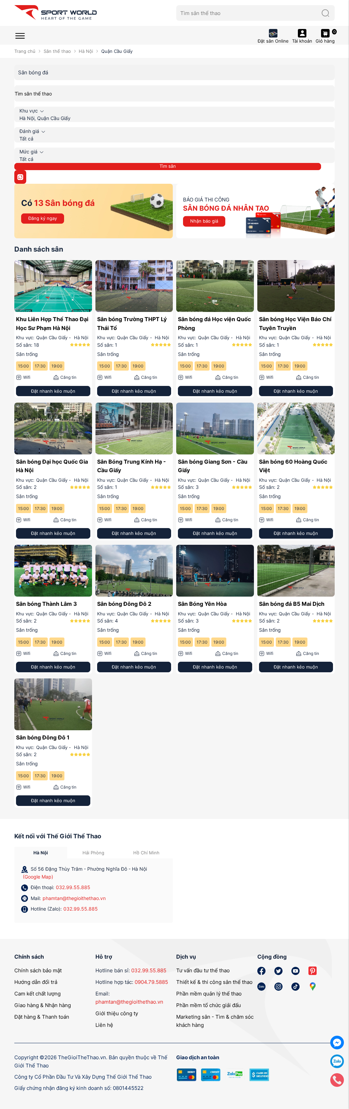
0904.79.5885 (151, 982)
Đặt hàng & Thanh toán (41, 1017)
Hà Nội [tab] (40, 852)
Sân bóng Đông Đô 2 (124, 603)
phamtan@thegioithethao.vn (74, 898)
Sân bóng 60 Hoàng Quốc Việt (293, 466)
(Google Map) (38, 877)
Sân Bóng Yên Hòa (202, 603)
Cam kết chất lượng (37, 993)
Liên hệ (104, 1025)
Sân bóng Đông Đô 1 (43, 737)
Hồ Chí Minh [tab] (146, 852)
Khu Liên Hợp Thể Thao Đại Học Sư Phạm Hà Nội (52, 323)
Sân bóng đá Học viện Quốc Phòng (214, 323)
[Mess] (337, 1042)
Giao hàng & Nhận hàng (42, 1005)
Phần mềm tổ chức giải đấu (208, 1005)
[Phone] (337, 1079)
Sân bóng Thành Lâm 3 (46, 603)
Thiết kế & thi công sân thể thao (214, 982)
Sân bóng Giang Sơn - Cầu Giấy (212, 466)
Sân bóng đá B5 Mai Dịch (291, 603)
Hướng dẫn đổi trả (35, 982)
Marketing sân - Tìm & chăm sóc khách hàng (215, 1021)
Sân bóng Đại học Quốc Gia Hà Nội (52, 466)
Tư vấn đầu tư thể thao (203, 970)
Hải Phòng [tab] (93, 852)
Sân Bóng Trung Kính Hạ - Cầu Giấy (131, 466)
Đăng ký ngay (42, 218)
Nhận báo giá (204, 221)
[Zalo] (337, 1061)
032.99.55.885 (73, 887)
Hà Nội (86, 51)
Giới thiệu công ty (116, 1013)
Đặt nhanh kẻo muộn (53, 391)
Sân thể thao (57, 51)
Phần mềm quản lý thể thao (209, 993)
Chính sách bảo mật (38, 970)
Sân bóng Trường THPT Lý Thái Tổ (132, 323)
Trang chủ (24, 51)
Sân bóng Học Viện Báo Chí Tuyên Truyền (295, 323)
